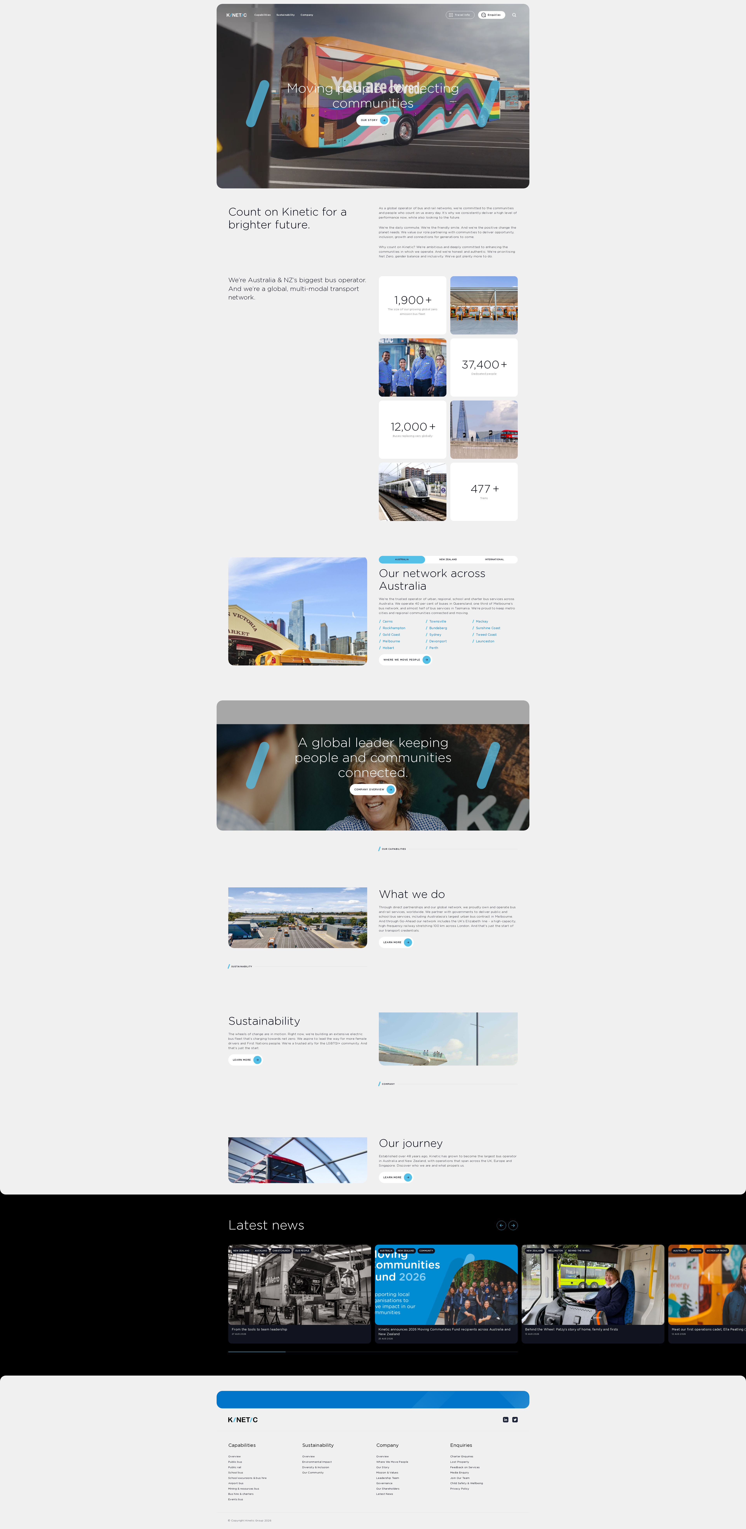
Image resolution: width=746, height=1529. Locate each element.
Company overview (369, 789)
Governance (384, 1483)
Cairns (388, 621)
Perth (433, 648)
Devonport (438, 641)
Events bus (235, 1499)
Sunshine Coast (488, 628)
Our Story (382, 1467)
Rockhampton (394, 628)
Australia (402, 559)
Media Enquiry (459, 1473)
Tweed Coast (486, 634)
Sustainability (285, 15)
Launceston (485, 641)
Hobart (388, 648)
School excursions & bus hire (247, 1478)
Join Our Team (460, 1478)
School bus (235, 1473)
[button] (501, 1225)
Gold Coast (391, 634)
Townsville (437, 621)
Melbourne (391, 641)
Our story (369, 120)
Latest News (384, 1494)
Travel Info (462, 15)
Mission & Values (387, 1473)
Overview (234, 1456)
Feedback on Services (465, 1467)
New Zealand (448, 559)
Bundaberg (438, 628)
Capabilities (262, 15)
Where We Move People (401, 660)
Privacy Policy (459, 1489)
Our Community (313, 1473)
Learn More (392, 942)
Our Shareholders (387, 1489)
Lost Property (459, 1462)
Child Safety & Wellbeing (466, 1483)
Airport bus (236, 1483)
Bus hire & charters (241, 1494)
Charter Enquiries (461, 1456)
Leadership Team (387, 1478)
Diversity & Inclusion (315, 1467)
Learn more (242, 1060)
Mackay (482, 621)
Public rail (234, 1467)
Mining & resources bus (243, 1489)
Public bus (235, 1462)
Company (307, 15)
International (494, 559)
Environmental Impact (317, 1462)
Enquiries (494, 15)
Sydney (435, 634)
